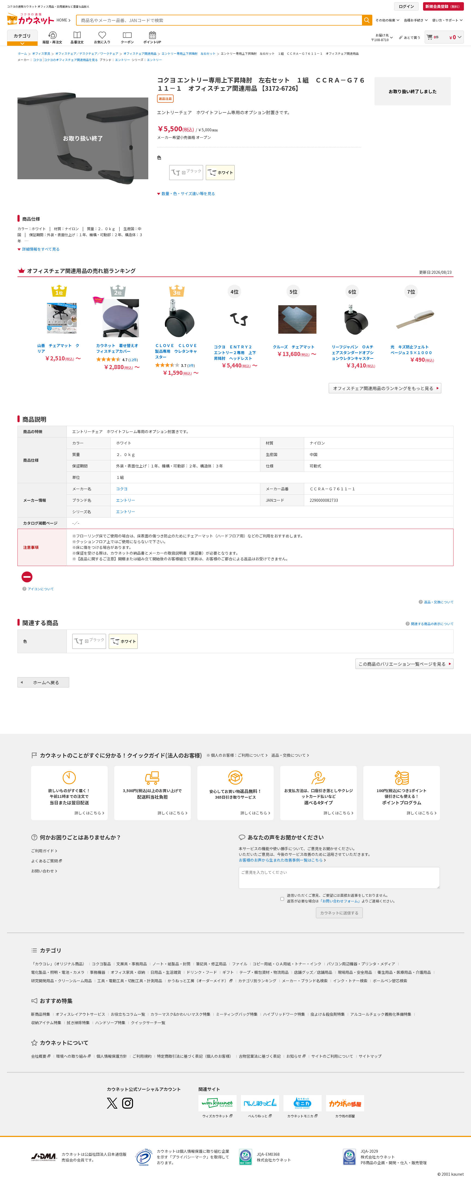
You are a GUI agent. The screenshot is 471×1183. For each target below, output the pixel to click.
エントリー (122, 59)
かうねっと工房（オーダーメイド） (198, 980)
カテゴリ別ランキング (257, 980)
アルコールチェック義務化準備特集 (380, 1014)
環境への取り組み (71, 1056)
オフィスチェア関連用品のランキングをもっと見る (383, 388)
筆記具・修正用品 (211, 963)
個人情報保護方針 (111, 1056)
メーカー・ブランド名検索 (305, 980)
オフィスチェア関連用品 (139, 53)
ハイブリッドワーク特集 (284, 1014)
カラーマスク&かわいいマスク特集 (180, 1014)
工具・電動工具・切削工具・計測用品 (129, 980)
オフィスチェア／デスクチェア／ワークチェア (86, 53)
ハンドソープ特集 (110, 1022)
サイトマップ (370, 1056)
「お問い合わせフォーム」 (340, 901)
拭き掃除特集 (78, 1022)
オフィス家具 (41, 53)
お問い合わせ (42, 871)
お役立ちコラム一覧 (128, 1014)
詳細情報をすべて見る (41, 249)
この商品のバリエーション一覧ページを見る (402, 664)
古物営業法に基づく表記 (260, 1056)
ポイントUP (152, 41)
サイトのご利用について (332, 1056)
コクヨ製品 (101, 963)
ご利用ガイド (42, 850)
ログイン (406, 6)
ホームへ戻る (46, 682)
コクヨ (37, 59)
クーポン (127, 41)
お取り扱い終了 (83, 138)
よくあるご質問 (44, 860)
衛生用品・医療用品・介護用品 (404, 972)
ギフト (228, 972)
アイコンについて (41, 588)
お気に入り (102, 41)
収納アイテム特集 (46, 1022)
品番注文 (77, 41)
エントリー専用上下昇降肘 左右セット (189, 53)
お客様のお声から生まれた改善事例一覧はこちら (281, 860)
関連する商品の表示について (432, 623)
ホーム (22, 53)
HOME (61, 20)
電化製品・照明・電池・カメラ (57, 972)
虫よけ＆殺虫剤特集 (327, 1014)
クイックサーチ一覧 (148, 1022)
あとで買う (412, 37)
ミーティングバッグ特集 (237, 1014)
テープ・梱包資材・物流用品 (264, 972)
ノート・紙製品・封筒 (171, 963)
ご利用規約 (142, 1056)
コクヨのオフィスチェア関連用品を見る (71, 59)
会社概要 (38, 1056)
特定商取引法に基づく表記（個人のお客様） (195, 1056)
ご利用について (251, 755)
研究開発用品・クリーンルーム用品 (61, 980)
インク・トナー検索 (350, 980)
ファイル (239, 963)
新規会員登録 (443, 6)
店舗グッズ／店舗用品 (313, 972)
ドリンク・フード (201, 972)
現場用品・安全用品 (355, 972)
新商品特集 (40, 1014)
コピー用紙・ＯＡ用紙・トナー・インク (287, 963)
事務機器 (97, 972)
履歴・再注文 (52, 41)
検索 (367, 20)
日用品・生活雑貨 (165, 972)
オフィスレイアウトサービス (80, 1014)
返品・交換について (439, 602)
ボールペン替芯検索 (390, 980)
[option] (186, 172)
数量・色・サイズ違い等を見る (188, 193)
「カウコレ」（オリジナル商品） (58, 963)
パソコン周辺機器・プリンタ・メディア (361, 963)
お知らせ (293, 1056)
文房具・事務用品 (131, 963)
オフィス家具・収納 (128, 972)
